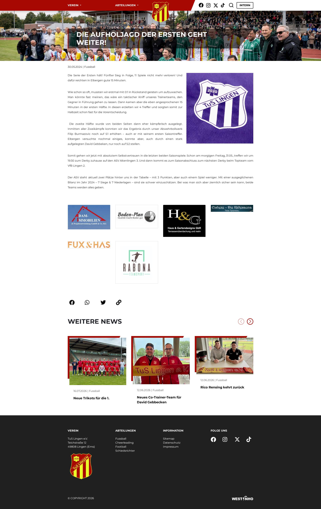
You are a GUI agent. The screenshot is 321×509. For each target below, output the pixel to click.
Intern (245, 5)
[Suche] (231, 5)
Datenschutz (171, 442)
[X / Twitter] (215, 5)
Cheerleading (124, 442)
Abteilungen (125, 5)
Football (120, 446)
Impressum (171, 446)
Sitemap (168, 438)
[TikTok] (223, 5)
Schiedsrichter (125, 450)
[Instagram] (208, 5)
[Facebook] (201, 5)
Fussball (120, 438)
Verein (73, 5)
